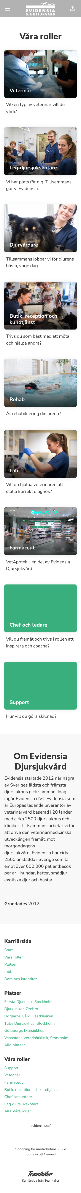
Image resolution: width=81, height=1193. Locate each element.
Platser (10, 964)
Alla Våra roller (17, 1111)
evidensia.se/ (40, 1125)
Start (8, 949)
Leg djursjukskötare (21, 1104)
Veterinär (12, 1075)
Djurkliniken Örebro (21, 1008)
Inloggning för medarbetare (35, 1149)
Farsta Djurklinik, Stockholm (28, 1001)
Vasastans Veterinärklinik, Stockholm (36, 1037)
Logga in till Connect (41, 1154)
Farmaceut (13, 1082)
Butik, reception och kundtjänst (31, 1089)
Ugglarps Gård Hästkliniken (28, 1016)
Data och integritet (20, 978)
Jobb (8, 971)
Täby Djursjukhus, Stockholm (29, 1023)
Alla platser (14, 1044)
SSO (63, 1149)
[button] (72, 9)
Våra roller (13, 957)
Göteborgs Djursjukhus (24, 1030)
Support (11, 1067)
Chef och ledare (18, 1096)
